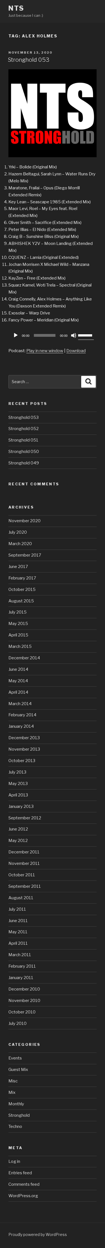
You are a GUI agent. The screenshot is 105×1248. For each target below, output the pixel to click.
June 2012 (18, 829)
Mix (11, 1092)
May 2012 (18, 840)
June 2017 (18, 566)
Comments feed (23, 1184)
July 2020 (17, 532)
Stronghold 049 (23, 463)
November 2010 (24, 1000)
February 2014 (22, 714)
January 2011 (20, 977)
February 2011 (22, 966)
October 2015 (22, 589)
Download (76, 350)
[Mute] (73, 335)
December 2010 (24, 989)
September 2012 (24, 817)
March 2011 (19, 954)
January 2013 (21, 806)
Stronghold (19, 1115)
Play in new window (44, 350)
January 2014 (21, 726)
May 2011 (17, 931)
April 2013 (18, 795)
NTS (16, 8)
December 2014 (24, 657)
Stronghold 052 (23, 428)
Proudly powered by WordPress (37, 1234)
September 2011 (24, 886)
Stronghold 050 (23, 451)
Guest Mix (18, 1069)
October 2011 (21, 874)
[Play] (15, 335)
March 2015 (20, 646)
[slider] (86, 335)
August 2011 (20, 897)
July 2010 (17, 1023)
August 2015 (21, 600)
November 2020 (24, 520)
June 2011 (18, 920)
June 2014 (18, 669)
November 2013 (24, 749)
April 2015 (18, 635)
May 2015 (18, 623)
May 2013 (18, 783)
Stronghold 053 (28, 59)
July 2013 (17, 772)
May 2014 (18, 680)
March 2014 (20, 703)
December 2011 (23, 852)
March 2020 (20, 543)
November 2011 (24, 863)
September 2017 (24, 555)
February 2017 (22, 578)
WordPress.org (23, 1195)
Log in (14, 1161)
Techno (15, 1126)
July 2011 (17, 909)
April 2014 (18, 692)
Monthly (16, 1103)
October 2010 (22, 1012)
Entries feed (20, 1172)
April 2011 (18, 943)
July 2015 (17, 612)
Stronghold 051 (23, 440)
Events (15, 1058)
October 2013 (21, 760)
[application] (52, 335)
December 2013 (24, 737)
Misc (13, 1081)
